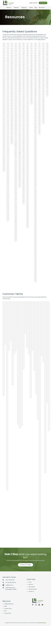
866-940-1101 (33, 3)
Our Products (32, 586)
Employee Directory (9, 603)
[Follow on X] (36, 604)
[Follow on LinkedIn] (42, 604)
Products (16, 7)
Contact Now (43, 3)
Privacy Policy (7, 613)
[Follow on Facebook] (32, 604)
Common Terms (8, 608)
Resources (24, 7)
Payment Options (33, 589)
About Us (9, 7)
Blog (36, 7)
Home (30, 582)
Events (31, 7)
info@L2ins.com (9, 585)
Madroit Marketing (42, 622)
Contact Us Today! (25, 565)
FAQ (5, 610)
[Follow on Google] (39, 604)
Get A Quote (41, 7)
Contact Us (31, 591)
